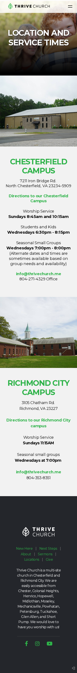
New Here (24, 548)
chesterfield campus (38, 166)
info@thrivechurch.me (38, 274)
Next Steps (48, 548)
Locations (31, 559)
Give (49, 559)
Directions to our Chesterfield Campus (38, 198)
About (26, 554)
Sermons (45, 554)
